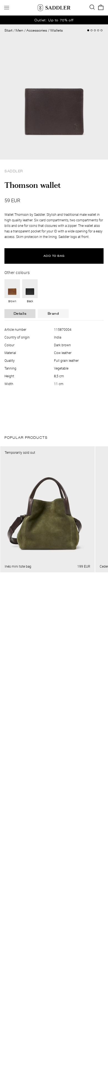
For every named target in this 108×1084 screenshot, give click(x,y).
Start (8, 30)
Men (19, 30)
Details (20, 313)
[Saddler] (54, 7)
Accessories (36, 30)
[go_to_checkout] (101, 7)
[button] (98, 30)
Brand (53, 313)
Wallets (56, 30)
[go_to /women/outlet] (54, 20)
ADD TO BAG (54, 256)
